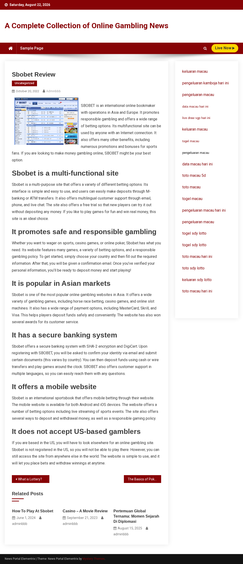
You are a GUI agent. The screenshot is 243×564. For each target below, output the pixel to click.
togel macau (190, 141)
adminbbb (53, 91)
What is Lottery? (30, 479)
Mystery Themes (94, 558)
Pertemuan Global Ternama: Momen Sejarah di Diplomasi (136, 516)
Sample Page (31, 48)
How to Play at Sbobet (32, 511)
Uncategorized (24, 83)
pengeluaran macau (198, 222)
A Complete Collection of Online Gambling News (86, 25)
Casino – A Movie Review (85, 511)
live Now (223, 48)
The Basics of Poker (143, 479)
